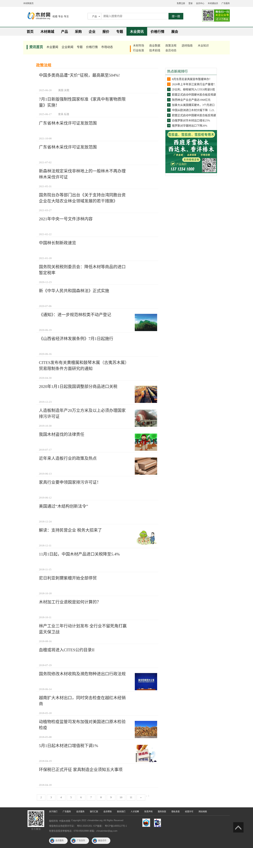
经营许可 (189, 811)
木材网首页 (28, 3)
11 (131, 797)
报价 (105, 32)
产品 (94, 16)
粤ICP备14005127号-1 (116, 826)
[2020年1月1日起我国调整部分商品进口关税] (146, 394)
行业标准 (138, 50)
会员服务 (80, 811)
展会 (174, 32)
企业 (92, 32)
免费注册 (181, 3)
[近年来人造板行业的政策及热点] (146, 466)
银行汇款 (94, 811)
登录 (190, 3)
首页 (30, 32)
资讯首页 (36, 47)
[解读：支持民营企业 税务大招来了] (146, 538)
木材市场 (138, 45)
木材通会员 (213, 3)
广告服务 (226, 3)
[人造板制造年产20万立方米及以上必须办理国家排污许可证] (146, 418)
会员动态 (170, 50)
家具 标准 (63, 114)
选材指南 (187, 45)
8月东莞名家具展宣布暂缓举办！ (192, 79)
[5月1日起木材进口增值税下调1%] (146, 753)
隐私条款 (175, 811)
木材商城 (47, 32)
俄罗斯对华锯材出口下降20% (189, 125)
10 (121, 797)
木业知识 (203, 45)
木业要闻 (52, 47)
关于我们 (53, 811)
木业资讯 (137, 32)
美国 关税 (63, 90)
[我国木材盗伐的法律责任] (146, 442)
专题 (119, 32)
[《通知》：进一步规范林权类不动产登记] (146, 322)
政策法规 (170, 45)
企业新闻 (67, 47)
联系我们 (121, 811)
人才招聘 (135, 811)
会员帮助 (107, 811)
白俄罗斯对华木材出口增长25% (191, 120)
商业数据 (154, 45)
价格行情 (157, 32)
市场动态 (107, 47)
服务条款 (162, 811)
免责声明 (148, 811)
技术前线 (154, 50)
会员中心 (200, 3)
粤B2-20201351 (84, 826)
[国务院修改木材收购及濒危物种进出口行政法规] (146, 681)
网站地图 (203, 811)
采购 (78, 32)
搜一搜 (176, 16)
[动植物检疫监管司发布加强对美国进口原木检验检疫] (146, 729)
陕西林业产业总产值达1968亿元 (191, 99)
